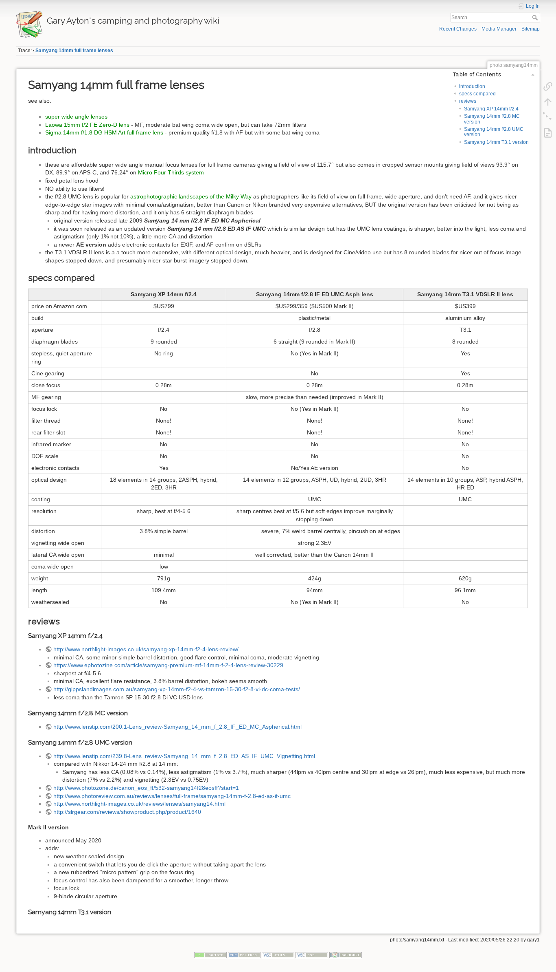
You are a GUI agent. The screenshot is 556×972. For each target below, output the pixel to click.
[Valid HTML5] (278, 955)
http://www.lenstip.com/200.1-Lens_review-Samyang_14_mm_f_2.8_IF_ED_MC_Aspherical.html (177, 726)
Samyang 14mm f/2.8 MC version (492, 118)
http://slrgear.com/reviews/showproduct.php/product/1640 (127, 812)
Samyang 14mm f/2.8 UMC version (493, 131)
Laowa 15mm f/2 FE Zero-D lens (87, 124)
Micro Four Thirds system (171, 172)
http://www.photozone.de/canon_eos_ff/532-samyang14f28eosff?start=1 (146, 788)
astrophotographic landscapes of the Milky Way (191, 196)
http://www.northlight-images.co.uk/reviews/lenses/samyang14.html (139, 803)
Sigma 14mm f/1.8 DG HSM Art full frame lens (104, 132)
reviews (467, 101)
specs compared (477, 94)
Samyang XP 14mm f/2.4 (491, 109)
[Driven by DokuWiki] (345, 955)
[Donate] (210, 955)
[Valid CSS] (312, 955)
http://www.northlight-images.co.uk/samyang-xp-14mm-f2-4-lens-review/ (146, 649)
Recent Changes (458, 29)
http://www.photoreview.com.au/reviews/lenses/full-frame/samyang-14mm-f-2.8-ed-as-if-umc (172, 796)
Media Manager (499, 29)
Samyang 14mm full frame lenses (74, 50)
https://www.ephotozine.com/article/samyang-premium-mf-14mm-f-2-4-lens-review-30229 (168, 665)
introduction (472, 86)
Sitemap (530, 29)
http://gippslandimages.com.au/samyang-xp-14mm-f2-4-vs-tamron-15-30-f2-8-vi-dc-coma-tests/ (176, 689)
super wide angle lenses (76, 116)
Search (536, 17)
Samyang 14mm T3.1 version (496, 142)
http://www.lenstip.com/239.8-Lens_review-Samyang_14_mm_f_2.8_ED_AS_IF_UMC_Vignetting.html (184, 756)
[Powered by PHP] (244, 955)
